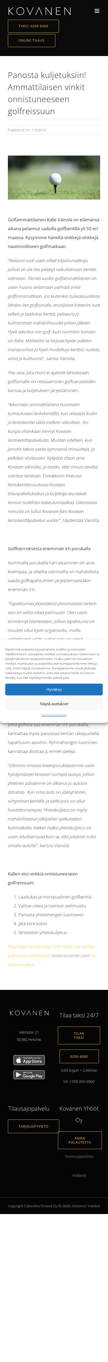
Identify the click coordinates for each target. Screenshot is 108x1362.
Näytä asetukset (54, 704)
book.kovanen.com (71, 955)
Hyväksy (54, 689)
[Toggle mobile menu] (97, 11)
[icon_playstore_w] (29, 1071)
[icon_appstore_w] (29, 1056)
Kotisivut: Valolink (86, 1206)
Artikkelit (79, 1175)
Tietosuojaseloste (54, 715)
